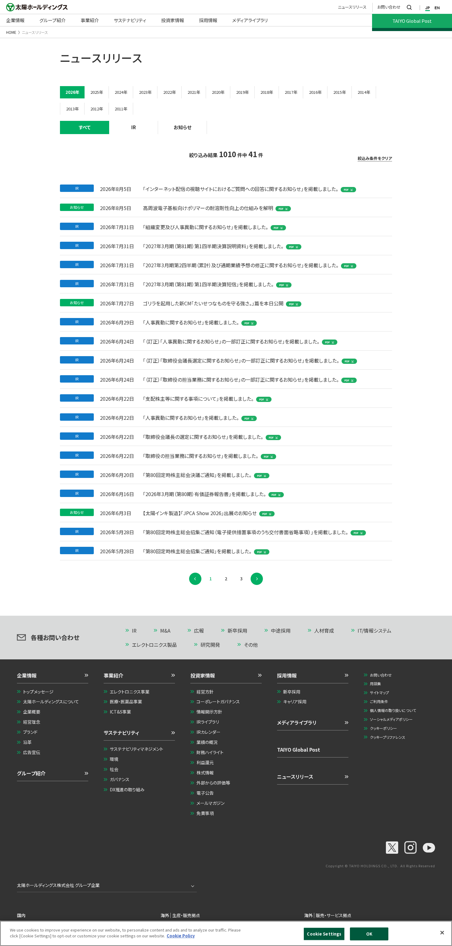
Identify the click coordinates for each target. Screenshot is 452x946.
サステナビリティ (121, 732)
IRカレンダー (208, 732)
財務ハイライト (210, 752)
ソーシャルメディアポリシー (391, 719)
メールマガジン (210, 803)
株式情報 (205, 772)
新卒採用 (237, 630)
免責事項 (205, 813)
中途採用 (281, 630)
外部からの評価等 (213, 783)
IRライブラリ (207, 722)
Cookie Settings (324, 934)
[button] (52, 677)
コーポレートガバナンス (218, 701)
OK (369, 934)
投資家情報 (202, 675)
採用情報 (287, 675)
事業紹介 (113, 675)
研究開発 (210, 644)
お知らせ (182, 127)
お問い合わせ (389, 7)
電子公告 (205, 793)
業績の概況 (207, 742)
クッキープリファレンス (387, 737)
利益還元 (205, 762)
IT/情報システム (374, 630)
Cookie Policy (181, 936)
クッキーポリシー (383, 728)
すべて (85, 127)
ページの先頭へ (409, 631)
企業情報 (27, 675)
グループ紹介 (31, 773)
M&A (165, 630)
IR (133, 127)
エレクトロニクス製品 (154, 644)
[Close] (442, 932)
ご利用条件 (379, 701)
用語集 (375, 683)
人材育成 (324, 630)
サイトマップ (379, 692)
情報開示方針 (209, 712)
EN (437, 7)
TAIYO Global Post (298, 749)
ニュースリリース (352, 7)
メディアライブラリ (297, 722)
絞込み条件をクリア (375, 158)
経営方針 (205, 692)
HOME (11, 32)
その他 (251, 644)
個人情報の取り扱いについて (393, 710)
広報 (199, 630)
